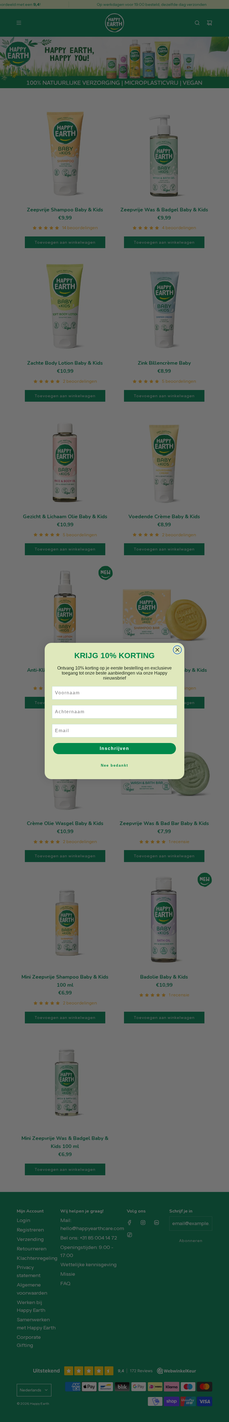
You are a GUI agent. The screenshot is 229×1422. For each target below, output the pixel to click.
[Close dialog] (177, 650)
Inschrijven (114, 748)
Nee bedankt (114, 765)
